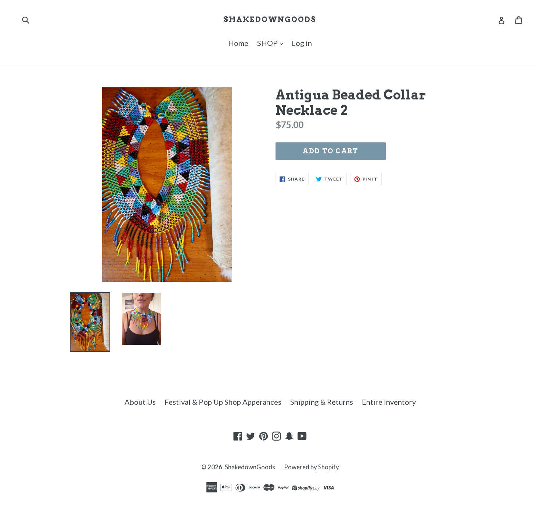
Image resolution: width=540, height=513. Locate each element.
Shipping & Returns (321, 401)
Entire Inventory (389, 401)
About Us (140, 401)
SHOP (268, 43)
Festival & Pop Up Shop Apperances (223, 401)
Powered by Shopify (311, 467)
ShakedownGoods (269, 19)
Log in (302, 43)
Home (238, 43)
